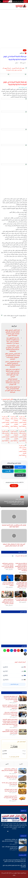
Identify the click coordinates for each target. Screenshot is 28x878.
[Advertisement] (14, 33)
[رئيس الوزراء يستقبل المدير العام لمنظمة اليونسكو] (21, 594)
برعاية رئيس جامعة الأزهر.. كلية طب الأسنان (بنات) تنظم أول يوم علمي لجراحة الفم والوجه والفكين (7, 565)
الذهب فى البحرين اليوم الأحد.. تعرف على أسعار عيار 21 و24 (10, 790)
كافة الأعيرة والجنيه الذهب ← (14, 756)
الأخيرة (21, 764)
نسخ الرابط (19, 475)
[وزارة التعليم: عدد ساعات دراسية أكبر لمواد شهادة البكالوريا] (7, 578)
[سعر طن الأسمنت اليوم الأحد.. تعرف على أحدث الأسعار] (22, 778)
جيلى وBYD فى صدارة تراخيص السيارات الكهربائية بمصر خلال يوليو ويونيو (9, 770)
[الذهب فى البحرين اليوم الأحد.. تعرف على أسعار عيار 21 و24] (22, 791)
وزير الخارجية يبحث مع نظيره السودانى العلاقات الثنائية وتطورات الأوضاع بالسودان (9, 731)
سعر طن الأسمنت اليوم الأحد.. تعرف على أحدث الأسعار (10, 777)
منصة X (7, 467)
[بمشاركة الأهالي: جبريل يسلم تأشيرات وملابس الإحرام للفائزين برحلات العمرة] (23, 714)
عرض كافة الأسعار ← (14, 684)
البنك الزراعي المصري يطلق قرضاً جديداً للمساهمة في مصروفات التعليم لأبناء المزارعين (12, 356)
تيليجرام (7, 471)
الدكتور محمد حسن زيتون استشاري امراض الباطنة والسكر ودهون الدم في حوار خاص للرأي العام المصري (12, 373)
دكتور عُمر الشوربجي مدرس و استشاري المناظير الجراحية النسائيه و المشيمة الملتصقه (12, 364)
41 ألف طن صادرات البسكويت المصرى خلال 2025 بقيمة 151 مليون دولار (10, 797)
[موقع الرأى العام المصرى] (21, 6)
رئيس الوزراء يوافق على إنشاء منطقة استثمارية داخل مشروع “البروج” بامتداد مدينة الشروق (21, 585)
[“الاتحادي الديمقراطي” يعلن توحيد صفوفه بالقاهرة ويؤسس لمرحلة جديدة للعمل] (23, 707)
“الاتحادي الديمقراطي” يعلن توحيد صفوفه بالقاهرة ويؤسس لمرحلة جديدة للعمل (9, 706)
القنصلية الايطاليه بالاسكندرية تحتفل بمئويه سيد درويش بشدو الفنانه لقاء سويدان (13, 382)
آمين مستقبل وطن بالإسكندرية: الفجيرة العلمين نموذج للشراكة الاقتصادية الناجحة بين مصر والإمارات (14, 502)
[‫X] (18, 831)
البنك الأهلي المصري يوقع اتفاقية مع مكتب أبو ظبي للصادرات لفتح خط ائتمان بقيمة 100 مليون (12, 333)
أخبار (25, 50)
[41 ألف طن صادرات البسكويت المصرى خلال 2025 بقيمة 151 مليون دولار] (22, 798)
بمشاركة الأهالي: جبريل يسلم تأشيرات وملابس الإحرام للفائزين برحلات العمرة (10, 713)
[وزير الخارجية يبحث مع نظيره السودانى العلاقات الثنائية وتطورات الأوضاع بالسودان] (23, 732)
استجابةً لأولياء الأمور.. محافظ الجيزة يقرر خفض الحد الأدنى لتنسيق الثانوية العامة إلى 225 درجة (7, 601)
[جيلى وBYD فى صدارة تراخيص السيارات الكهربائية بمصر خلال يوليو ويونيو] (22, 771)
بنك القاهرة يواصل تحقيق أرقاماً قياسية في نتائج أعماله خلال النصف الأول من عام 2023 (12, 389)
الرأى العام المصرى (7, 399)
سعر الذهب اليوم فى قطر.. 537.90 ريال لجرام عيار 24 (9, 783)
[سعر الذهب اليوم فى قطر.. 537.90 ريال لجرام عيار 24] (22, 785)
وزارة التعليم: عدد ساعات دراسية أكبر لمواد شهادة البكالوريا (7, 584)
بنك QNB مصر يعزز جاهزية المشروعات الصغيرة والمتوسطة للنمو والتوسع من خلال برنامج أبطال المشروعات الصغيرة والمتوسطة (21, 566)
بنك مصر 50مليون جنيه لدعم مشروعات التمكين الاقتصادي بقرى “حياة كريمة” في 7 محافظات (12, 340)
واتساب (19, 471)
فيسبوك (19, 467)
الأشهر (7, 764)
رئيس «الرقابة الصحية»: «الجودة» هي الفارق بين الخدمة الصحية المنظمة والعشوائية (12, 348)
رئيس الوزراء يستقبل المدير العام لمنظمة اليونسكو (21, 599)
